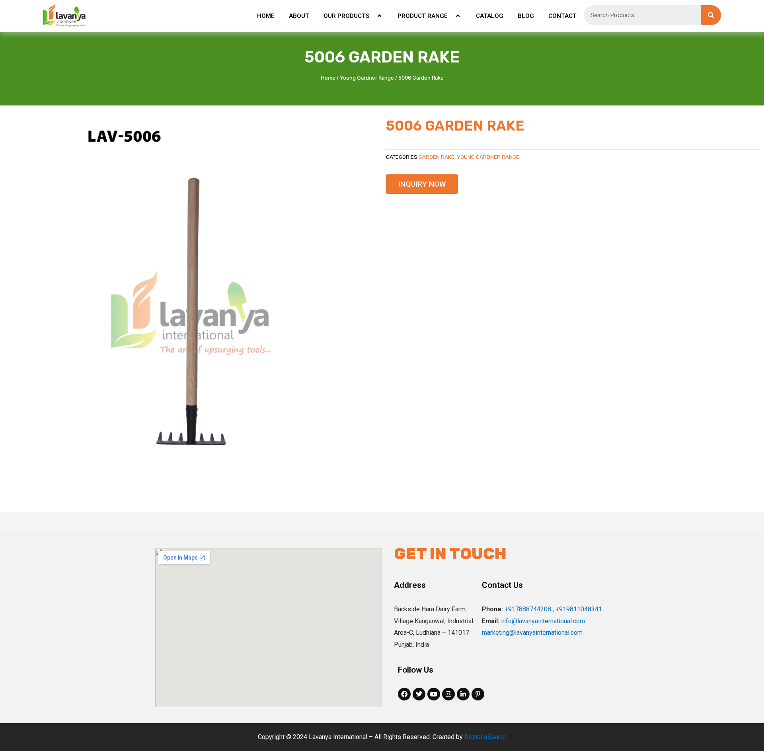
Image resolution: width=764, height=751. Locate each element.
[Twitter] (419, 694)
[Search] (711, 15)
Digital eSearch (485, 737)
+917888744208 (528, 609)
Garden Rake (436, 157)
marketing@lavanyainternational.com (532, 632)
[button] (422, 184)
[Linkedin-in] (463, 694)
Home (328, 77)
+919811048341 (578, 609)
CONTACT (562, 16)
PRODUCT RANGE (423, 16)
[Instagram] (448, 694)
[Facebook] (404, 694)
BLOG (526, 16)
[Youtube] (433, 694)
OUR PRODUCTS (346, 16)
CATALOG (489, 16)
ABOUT (299, 16)
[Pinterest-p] (478, 694)
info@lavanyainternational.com (543, 621)
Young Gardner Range (367, 77)
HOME (266, 16)
